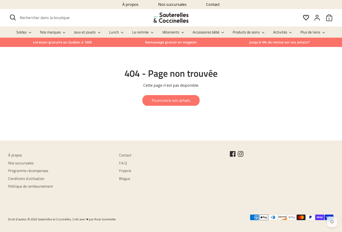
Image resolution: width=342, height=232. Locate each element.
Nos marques (51, 32)
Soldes (21, 32)
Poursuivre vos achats (171, 100)
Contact (213, 4)
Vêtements (171, 32)
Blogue (124, 178)
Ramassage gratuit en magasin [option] (171, 42)
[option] (279, 42)
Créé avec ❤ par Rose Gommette (94, 219)
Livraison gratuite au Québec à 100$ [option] (62, 42)
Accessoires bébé (206, 32)
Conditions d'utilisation (26, 178)
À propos (130, 4)
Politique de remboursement (30, 186)
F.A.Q (123, 163)
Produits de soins (247, 32)
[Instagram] (240, 154)
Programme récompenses (28, 170)
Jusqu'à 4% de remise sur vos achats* (279, 42)
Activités (280, 32)
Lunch (114, 32)
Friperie (125, 170)
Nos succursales (172, 4)
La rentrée (141, 32)
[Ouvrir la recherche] (12, 17)
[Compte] (317, 17)
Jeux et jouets (85, 32)
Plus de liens (310, 32)
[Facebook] (232, 154)
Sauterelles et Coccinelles (54, 219)
